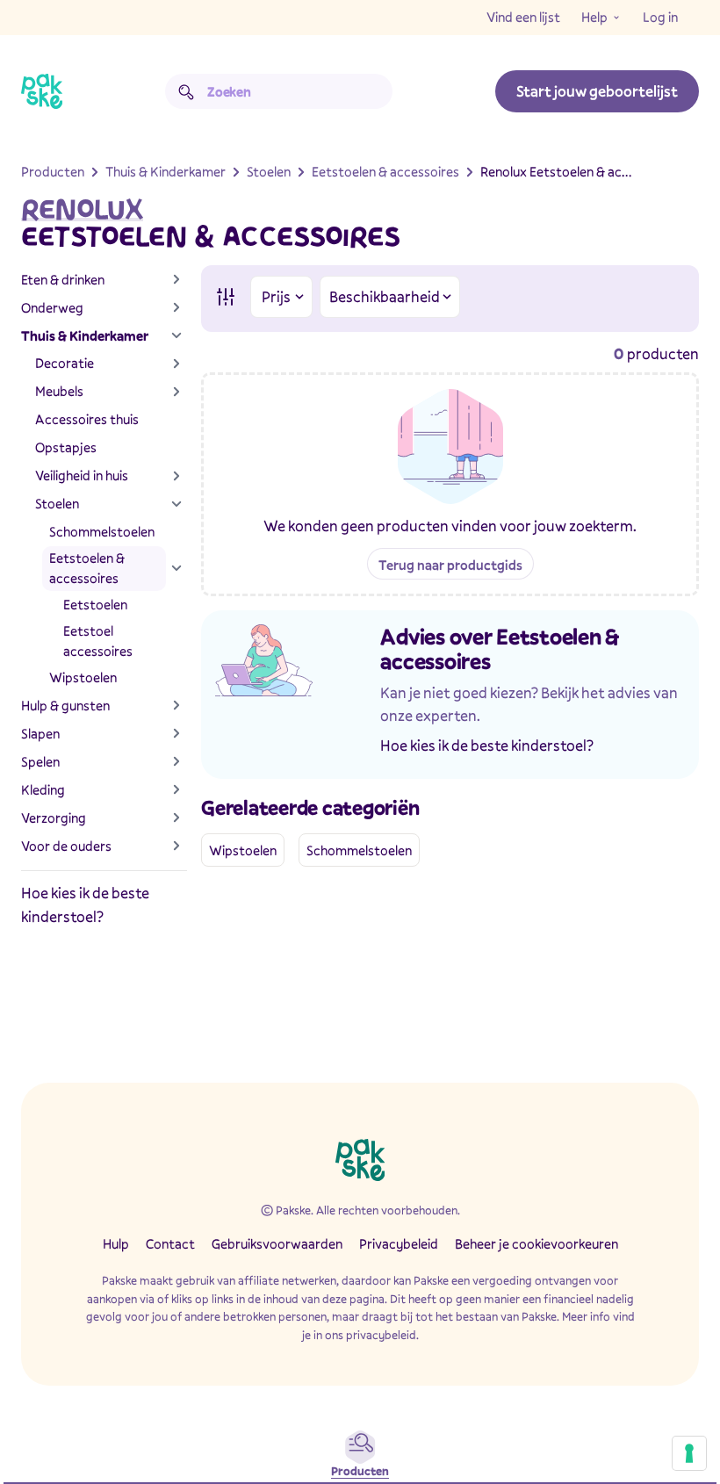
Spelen (40, 761)
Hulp (116, 1243)
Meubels (59, 391)
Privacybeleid (398, 1243)
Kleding (43, 789)
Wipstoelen (83, 677)
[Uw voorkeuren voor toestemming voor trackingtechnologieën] (689, 1453)
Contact (170, 1243)
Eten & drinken (62, 279)
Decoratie (64, 362)
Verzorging (53, 817)
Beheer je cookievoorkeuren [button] (536, 1243)
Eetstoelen (95, 604)
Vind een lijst (523, 16)
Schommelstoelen (102, 531)
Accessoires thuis (87, 419)
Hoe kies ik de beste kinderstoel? (487, 745)
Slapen (40, 733)
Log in (660, 16)
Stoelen (57, 503)
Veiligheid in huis (81, 475)
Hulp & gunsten (65, 705)
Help (594, 16)
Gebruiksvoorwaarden (277, 1243)
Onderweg (52, 307)
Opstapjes (66, 447)
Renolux (82, 209)
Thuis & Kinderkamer (84, 335)
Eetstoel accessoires (98, 640)
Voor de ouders (66, 845)
